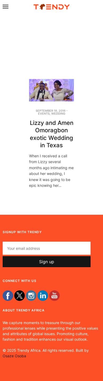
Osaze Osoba (14, 356)
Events (44, 113)
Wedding (58, 113)
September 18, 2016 (50, 111)
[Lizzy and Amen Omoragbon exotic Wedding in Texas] (51, 90)
